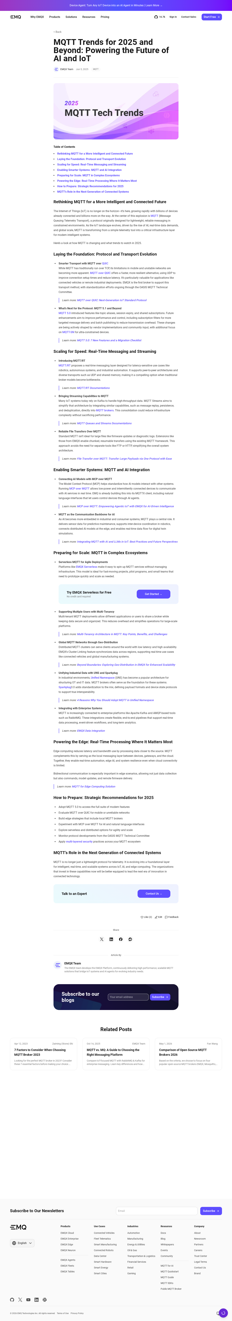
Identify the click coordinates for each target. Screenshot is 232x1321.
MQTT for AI (167, 1265)
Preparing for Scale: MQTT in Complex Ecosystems (88, 175)
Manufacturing (135, 1238)
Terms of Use (63, 1313)
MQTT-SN (68, 332)
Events (164, 1250)
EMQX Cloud (67, 1233)
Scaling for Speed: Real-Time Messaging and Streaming (91, 164)
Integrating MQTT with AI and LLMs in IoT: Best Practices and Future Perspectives (127, 541)
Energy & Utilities (136, 1244)
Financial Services (136, 1261)
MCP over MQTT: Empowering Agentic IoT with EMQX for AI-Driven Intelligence (125, 506)
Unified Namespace (103, 677)
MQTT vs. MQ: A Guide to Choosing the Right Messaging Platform (113, 1052)
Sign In (173, 16)
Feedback (173, 917)
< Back (57, 31)
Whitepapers (167, 1244)
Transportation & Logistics (141, 1256)
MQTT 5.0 (65, 313)
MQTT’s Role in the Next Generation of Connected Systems (93, 191)
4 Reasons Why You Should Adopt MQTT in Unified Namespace (115, 700)
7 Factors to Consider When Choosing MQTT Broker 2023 (40, 1052)
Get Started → (153, 594)
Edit (160, 917)
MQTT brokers (105, 410)
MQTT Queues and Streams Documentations (104, 423)
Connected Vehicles (104, 1233)
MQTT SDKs (167, 1283)
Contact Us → (154, 893)
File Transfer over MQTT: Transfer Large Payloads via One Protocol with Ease (124, 458)
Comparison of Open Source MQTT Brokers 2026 (183, 1052)
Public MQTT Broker (171, 1289)
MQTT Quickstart (170, 1271)
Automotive (133, 1233)
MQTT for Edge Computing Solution (93, 786)
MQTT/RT (65, 365)
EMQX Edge (67, 1244)
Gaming (131, 1273)
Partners (198, 1244)
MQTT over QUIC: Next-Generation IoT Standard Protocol (111, 300)
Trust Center (200, 1256)
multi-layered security (79, 841)
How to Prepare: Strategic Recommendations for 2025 (90, 186)
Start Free (210, 17)
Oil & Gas (132, 1250)
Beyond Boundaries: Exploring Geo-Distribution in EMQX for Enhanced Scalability (126, 664)
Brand (197, 1273)
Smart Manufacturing (105, 1244)
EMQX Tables (68, 1271)
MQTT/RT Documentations (93, 388)
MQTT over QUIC (100, 273)
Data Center (100, 1256)
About (197, 1233)
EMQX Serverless (86, 566)
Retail (130, 1267)
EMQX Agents (68, 1260)
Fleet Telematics (102, 1238)
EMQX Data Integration (91, 730)
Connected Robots (103, 1250)
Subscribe (158, 997)
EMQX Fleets (67, 1265)
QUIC (105, 263)
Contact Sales (188, 16)
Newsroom (200, 1238)
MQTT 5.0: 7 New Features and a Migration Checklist (109, 340)
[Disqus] (116, 1134)
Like (148, 917)
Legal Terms (200, 1261)
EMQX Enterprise (69, 1238)
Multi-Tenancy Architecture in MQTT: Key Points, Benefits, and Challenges (122, 634)
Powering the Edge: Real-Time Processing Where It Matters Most (97, 180)
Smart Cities (100, 1273)
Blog (163, 1238)
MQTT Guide (167, 1277)
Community (167, 1256)
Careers (198, 1250)
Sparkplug (65, 687)
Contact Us (200, 1267)
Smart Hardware (102, 1261)
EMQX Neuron (68, 1250)
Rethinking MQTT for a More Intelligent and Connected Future (95, 153)
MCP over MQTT (79, 488)
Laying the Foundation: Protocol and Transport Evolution (91, 159)
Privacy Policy (77, 1313)
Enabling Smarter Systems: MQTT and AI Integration (89, 170)
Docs (163, 1233)
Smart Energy (101, 1267)
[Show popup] (218, 1313)
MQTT (96, 69)
